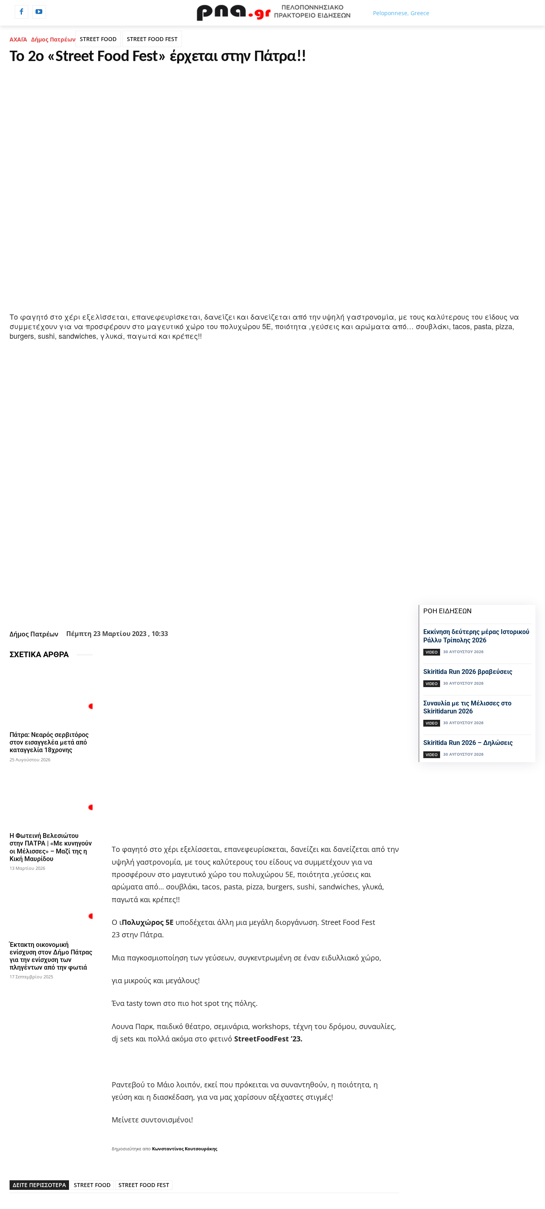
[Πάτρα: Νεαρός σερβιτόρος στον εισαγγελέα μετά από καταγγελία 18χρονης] (51, 697)
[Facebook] (21, 12)
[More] (258, 607)
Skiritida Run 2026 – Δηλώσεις (468, 743)
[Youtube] (39, 12)
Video (432, 652)
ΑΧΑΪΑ (18, 39)
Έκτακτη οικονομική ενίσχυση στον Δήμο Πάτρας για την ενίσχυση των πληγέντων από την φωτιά (51, 956)
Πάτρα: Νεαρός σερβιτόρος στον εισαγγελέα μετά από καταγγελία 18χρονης (49, 742)
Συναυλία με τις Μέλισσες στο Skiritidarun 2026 (467, 707)
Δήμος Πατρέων (53, 39)
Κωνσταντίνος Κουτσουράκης (184, 1149)
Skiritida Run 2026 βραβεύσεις (467, 672)
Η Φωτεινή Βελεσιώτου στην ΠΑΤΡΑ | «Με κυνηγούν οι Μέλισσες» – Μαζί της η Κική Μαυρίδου (51, 847)
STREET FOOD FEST (152, 39)
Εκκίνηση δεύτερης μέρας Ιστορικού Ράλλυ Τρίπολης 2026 (476, 636)
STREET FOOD (98, 39)
